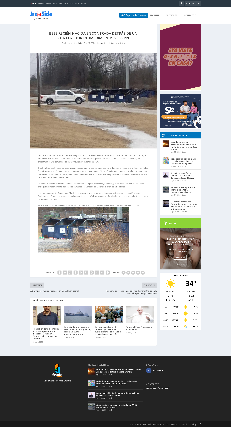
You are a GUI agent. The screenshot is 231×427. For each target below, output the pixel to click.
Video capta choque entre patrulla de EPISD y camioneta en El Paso (183, 189)
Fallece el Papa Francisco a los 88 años (139, 328)
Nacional (147, 424)
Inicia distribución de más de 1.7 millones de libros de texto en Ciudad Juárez (184, 161)
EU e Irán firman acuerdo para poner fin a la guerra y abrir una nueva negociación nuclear (78, 331)
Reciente (154, 15)
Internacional (103, 43)
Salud (184, 424)
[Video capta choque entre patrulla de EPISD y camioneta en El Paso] (166, 189)
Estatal (184, 212)
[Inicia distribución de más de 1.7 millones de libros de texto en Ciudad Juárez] (166, 160)
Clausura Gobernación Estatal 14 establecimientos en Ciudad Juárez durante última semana (184, 205)
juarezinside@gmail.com (157, 388)
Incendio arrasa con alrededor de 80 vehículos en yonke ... (63, 3)
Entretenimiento (173, 424)
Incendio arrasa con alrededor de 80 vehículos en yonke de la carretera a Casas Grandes (184, 146)
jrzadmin (78, 43)
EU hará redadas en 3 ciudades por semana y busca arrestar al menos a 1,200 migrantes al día (108, 331)
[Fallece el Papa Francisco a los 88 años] (140, 314)
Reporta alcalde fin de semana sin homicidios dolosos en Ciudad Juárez (182, 175)
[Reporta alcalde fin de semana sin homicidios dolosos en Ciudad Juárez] (166, 175)
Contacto (190, 15)
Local (184, 152)
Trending (192, 424)
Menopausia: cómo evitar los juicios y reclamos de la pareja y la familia (180, 240)
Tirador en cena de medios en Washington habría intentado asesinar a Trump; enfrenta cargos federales (46, 334)
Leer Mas (180, 257)
